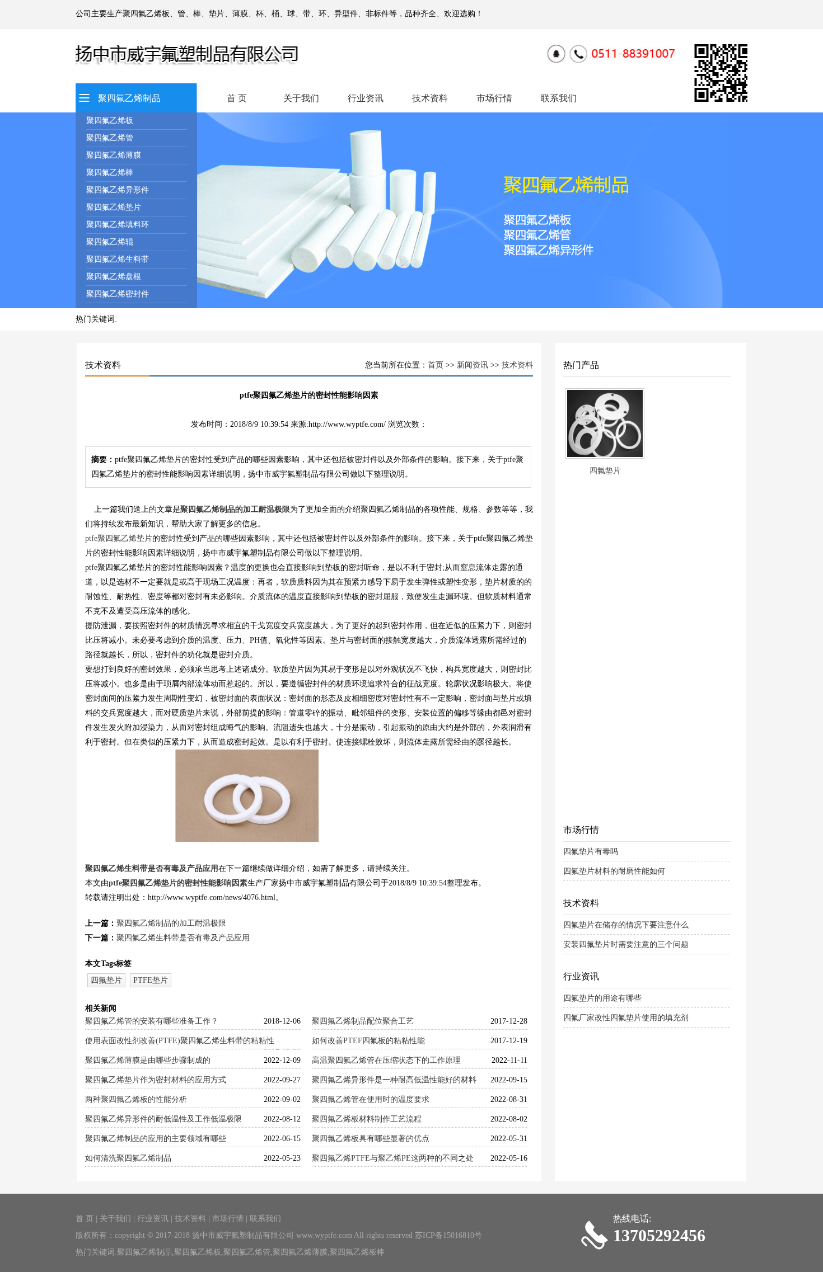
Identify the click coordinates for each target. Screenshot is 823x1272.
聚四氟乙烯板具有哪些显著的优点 (370, 1138)
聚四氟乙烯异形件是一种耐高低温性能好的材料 (394, 1080)
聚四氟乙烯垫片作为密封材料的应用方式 (155, 1080)
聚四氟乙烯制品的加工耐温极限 (235, 509)
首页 (435, 365)
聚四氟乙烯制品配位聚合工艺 (363, 1021)
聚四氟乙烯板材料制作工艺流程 (367, 1119)
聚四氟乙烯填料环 (117, 224)
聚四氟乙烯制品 (129, 98)
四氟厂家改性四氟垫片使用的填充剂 (626, 1018)
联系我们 (559, 98)
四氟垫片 (106, 980)
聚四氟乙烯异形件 (117, 190)
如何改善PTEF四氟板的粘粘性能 (368, 1041)
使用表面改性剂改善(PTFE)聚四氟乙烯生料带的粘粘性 (179, 1041)
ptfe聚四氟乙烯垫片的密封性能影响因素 (178, 883)
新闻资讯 (472, 365)
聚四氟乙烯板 (109, 120)
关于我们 (301, 98)
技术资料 (430, 98)
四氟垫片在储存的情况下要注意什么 (626, 925)
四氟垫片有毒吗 (590, 851)
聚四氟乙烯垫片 (113, 207)
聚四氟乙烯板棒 (357, 1252)
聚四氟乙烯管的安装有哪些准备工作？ (151, 1021)
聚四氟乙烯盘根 (113, 276)
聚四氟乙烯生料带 (117, 259)
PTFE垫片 (150, 980)
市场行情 (494, 98)
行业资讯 (366, 98)
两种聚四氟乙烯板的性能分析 (136, 1099)
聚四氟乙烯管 (109, 138)
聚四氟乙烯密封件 (117, 294)
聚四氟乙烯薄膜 (113, 155)
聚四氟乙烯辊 (109, 242)
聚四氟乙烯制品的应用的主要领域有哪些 (155, 1138)
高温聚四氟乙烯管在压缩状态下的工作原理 (386, 1060)
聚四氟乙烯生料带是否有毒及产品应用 (151, 868)
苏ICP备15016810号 (448, 1235)
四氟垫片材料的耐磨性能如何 (614, 871)
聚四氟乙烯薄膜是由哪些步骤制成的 (148, 1060)
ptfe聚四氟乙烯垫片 (118, 538)
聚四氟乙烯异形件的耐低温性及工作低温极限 (163, 1119)
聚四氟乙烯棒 (109, 172)
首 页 (237, 98)
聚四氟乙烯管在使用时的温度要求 (370, 1099)
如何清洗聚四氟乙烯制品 (128, 1158)
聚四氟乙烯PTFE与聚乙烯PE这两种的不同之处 (393, 1158)
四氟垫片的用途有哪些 (602, 998)
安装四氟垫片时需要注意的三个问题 (626, 944)
